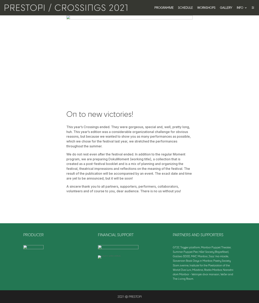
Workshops (206, 8)
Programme (164, 8)
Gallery (226, 8)
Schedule (185, 8)
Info (240, 8)
